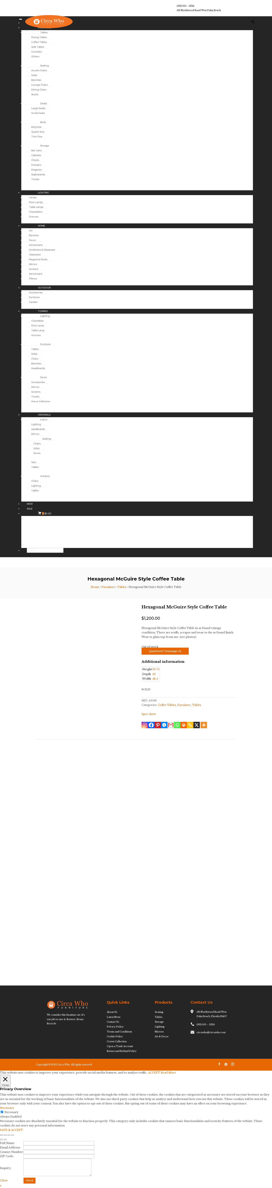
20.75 (155, 669)
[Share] (8, 1135)
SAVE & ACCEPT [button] (11, 1130)
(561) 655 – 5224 (206, 1024)
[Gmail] (170, 725)
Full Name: (7, 1143)
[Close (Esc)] (12, 1135)
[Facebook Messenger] (164, 725)
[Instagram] (145, 725)
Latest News (113, 1017)
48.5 (155, 678)
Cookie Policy (115, 1036)
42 (154, 674)
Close (4, 1180)
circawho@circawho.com (211, 1032)
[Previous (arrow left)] (1, 1139)
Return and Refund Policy (122, 1051)
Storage (159, 1021)
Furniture (108, 587)
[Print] (183, 725)
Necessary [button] (7, 1108)
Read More (168, 1072)
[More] (204, 725)
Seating (159, 1012)
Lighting (159, 1026)
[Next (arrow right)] (5, 1139)
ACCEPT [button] (154, 1072)
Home (95, 587)
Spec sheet (149, 714)
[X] (196, 725)
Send (29, 1180)
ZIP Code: (7, 1156)
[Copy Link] (190, 725)
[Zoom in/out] (1, 1135)
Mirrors (159, 1031)
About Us (112, 1012)
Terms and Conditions (119, 1031)
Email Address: (10, 1147)
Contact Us (113, 1021)
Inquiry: (5, 1168)
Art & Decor (162, 1036)
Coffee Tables (167, 705)
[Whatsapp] (177, 725)
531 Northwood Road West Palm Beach (199, 10)
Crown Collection (117, 1041)
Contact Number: (11, 1152)
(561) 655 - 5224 (185, 5)
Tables (121, 587)
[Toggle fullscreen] (5, 1135)
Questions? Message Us (165, 651)
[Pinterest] (158, 725)
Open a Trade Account (120, 1046)
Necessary (11, 1112)
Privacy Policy (115, 1026)
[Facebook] (151, 725)
